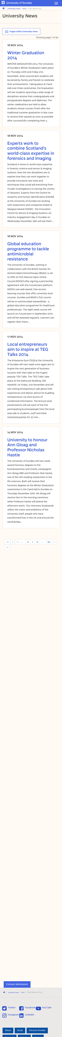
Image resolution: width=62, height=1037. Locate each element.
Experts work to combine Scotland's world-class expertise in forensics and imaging (30, 150)
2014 (24, 8)
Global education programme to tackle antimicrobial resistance (28, 251)
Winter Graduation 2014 (25, 55)
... (22, 541)
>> (7, 547)
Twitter (11, 1007)
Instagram (13, 1014)
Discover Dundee (37, 1030)
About (8, 1030)
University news (14, 8)
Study (20, 1030)
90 (48, 541)
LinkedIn (29, 1014)
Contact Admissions (17, 984)
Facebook (30, 1007)
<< (8, 541)
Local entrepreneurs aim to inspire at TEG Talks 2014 (27, 349)
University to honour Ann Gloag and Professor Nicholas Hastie (27, 447)
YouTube (47, 1007)
